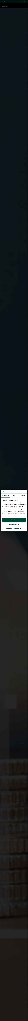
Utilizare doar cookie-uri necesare (14, 528)
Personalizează (13, 524)
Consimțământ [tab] (5, 495)
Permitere (14, 520)
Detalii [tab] (14, 495)
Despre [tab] (23, 495)
